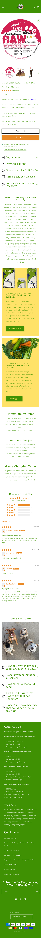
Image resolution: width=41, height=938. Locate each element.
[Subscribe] (37, 891)
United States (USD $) (19, 917)
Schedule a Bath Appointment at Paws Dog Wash (18, 844)
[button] (2, 6)
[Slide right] (38, 73)
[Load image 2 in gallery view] (20, 72)
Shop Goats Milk (15, 328)
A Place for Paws (22, 932)
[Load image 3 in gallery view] (31, 72)
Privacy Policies (9, 869)
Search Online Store (10, 838)
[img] (6, 527)
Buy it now (20, 137)
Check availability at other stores (15, 150)
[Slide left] (2, 73)
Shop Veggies (14, 399)
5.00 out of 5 (26, 498)
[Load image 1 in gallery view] (10, 72)
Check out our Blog (10, 865)
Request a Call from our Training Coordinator (19, 860)
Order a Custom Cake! (11, 850)
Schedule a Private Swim (12, 855)
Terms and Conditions (11, 874)
